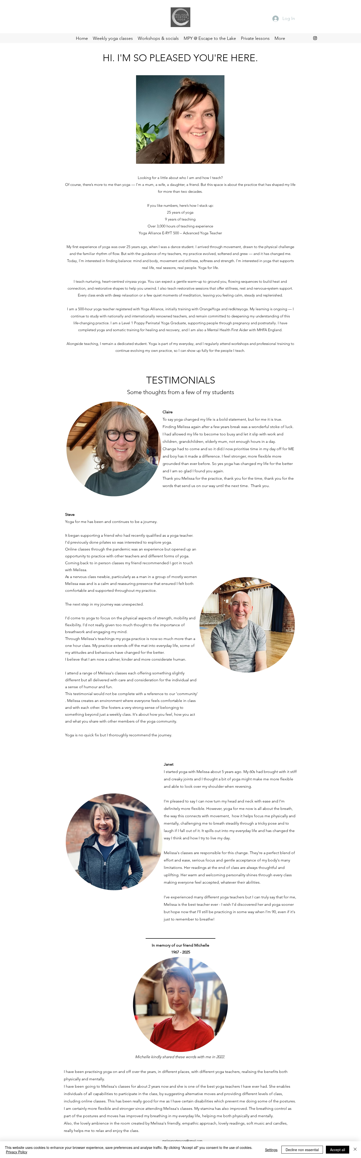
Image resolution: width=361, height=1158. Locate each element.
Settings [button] (271, 1149)
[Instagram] (315, 38)
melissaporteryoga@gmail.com (182, 1141)
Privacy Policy (16, 1151)
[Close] (355, 1149)
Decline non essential (302, 1149)
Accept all (337, 1149)
